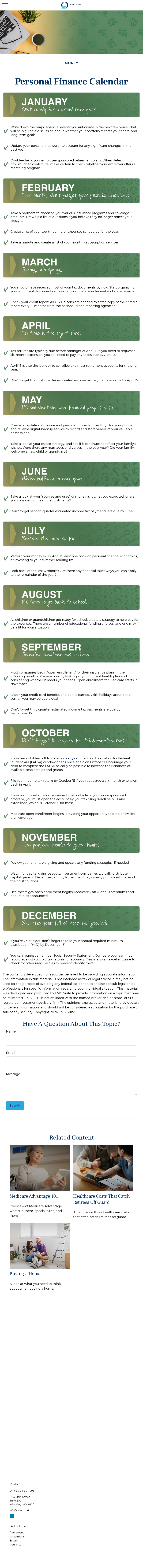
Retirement (17, 1532)
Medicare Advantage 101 (34, 1196)
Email (10, 1053)
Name (11, 1031)
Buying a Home (25, 1274)
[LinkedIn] (12, 1516)
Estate (14, 1540)
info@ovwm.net (19, 1510)
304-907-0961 (26, 1490)
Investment (17, 1536)
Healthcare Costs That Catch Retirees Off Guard (101, 1199)
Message (13, 1074)
